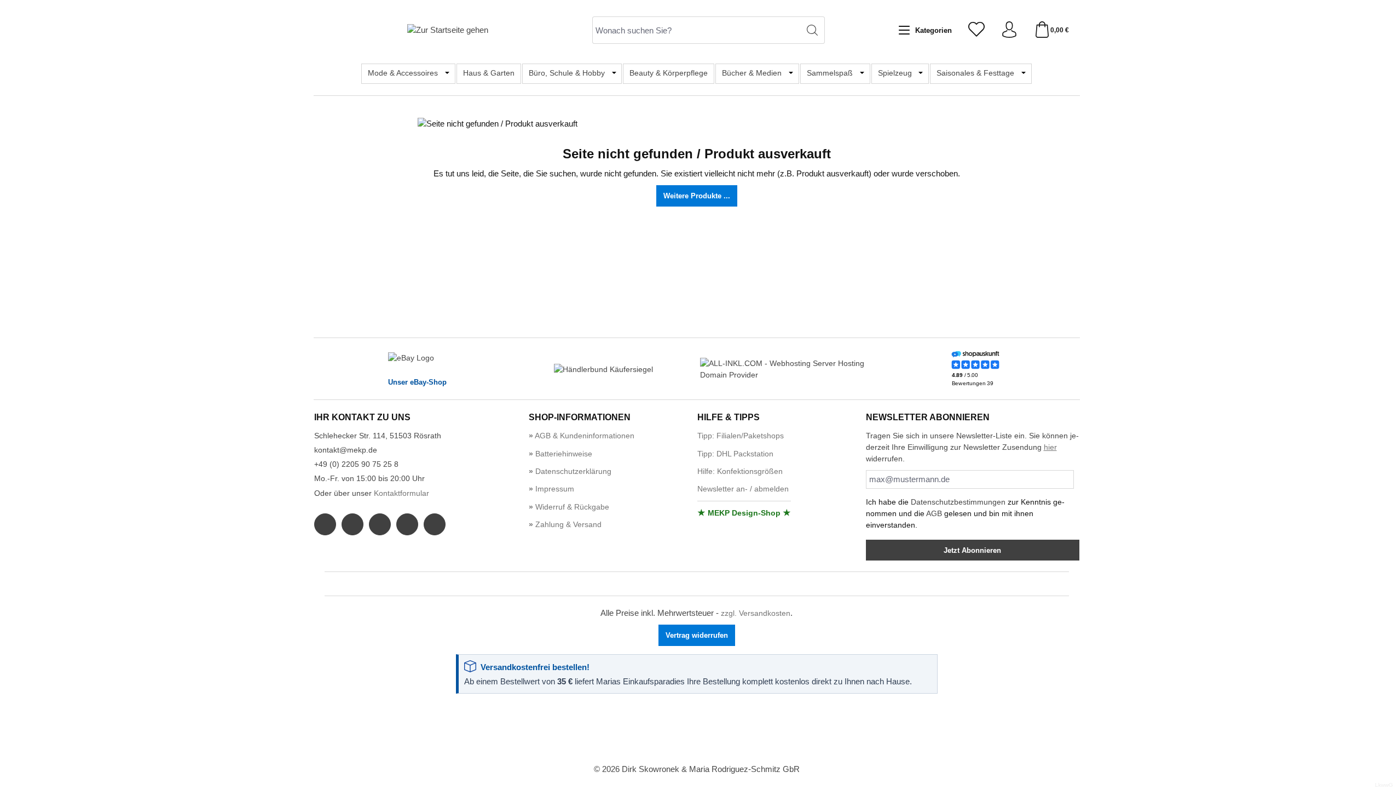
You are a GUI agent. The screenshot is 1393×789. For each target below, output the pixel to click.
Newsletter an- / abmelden (743, 488)
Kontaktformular (401, 493)
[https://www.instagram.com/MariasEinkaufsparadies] (352, 524)
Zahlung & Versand (567, 524)
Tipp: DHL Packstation (735, 453)
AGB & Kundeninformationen (583, 435)
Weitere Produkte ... (696, 196)
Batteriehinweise (562, 453)
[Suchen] (812, 30)
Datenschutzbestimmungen (958, 502)
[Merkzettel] (976, 30)
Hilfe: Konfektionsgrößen (740, 471)
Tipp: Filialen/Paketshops (740, 435)
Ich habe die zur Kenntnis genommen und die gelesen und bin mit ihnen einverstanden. (965, 513)
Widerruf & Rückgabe (571, 506)
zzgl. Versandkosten (755, 613)
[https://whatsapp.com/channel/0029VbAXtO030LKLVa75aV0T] (380, 524)
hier (1050, 447)
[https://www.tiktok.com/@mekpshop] (435, 524)
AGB (934, 513)
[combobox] (696, 30)
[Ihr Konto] (1009, 30)
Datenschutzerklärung (572, 471)
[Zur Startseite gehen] (447, 30)
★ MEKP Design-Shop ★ (744, 512)
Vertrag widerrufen (697, 635)
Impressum (553, 488)
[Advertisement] (697, 729)
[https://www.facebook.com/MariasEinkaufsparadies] (325, 524)
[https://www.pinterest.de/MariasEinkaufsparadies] (407, 524)
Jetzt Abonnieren (972, 550)
